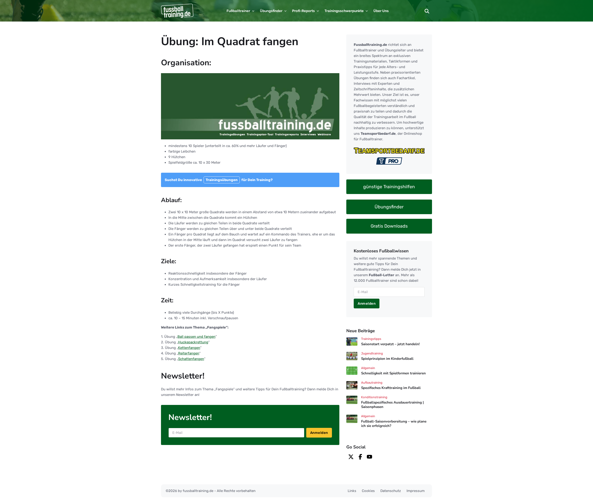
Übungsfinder (271, 11)
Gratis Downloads (389, 226)
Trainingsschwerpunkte (344, 11)
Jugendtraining (372, 353)
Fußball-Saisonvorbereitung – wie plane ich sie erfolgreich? (393, 423)
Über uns (381, 11)
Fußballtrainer (238, 11)
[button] (427, 11)
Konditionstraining (374, 397)
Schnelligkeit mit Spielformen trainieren (393, 373)
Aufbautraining (371, 382)
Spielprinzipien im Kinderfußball (387, 358)
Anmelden (319, 433)
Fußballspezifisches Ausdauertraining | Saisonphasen (392, 404)
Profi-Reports (303, 11)
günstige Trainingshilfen (389, 186)
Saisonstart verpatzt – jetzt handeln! (390, 344)
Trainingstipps (371, 338)
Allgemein (368, 367)
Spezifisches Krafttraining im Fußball (391, 387)
